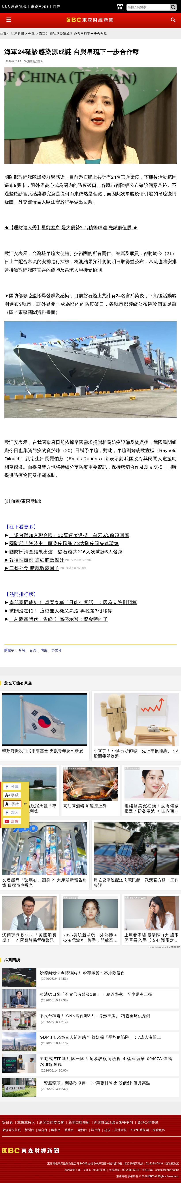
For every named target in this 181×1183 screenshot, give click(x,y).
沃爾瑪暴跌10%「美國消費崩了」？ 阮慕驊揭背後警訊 (29, 937)
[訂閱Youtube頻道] (12, 823)
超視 (107, 1130)
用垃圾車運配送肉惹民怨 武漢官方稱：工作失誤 (136, 882)
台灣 (33, 650)
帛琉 (22, 650)
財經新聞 (17, 33)
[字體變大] (12, 797)
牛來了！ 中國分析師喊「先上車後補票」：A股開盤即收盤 (136, 753)
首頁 (3, 33)
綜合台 (42, 1130)
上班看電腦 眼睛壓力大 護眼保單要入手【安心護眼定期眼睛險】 (151, 938)
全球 (31, 33)
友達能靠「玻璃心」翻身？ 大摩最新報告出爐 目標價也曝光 (44, 882)
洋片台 (95, 1130)
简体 (57, 6)
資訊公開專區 (147, 1122)
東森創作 (159, 1130)
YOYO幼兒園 (140, 1130)
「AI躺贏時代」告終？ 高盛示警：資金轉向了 (58, 618)
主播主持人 (26, 1122)
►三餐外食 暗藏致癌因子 (31, 568)
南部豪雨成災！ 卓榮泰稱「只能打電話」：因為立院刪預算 (73, 602)
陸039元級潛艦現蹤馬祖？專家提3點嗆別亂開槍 (29, 808)
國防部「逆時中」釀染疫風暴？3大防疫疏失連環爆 (64, 543)
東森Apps (40, 6)
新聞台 (29, 1130)
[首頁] (90, 19)
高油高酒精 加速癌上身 (85, 806)
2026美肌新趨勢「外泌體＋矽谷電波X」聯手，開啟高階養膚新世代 (90, 938)
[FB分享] (12, 788)
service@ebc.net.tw (167, 1169)
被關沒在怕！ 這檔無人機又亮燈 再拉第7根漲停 (60, 610)
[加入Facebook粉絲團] (12, 814)
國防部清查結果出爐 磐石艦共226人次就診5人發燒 (66, 551)
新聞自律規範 (79, 1122)
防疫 (44, 650)
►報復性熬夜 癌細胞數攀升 (34, 559)
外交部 (57, 650)
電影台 (82, 1130)
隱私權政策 (172, 1163)
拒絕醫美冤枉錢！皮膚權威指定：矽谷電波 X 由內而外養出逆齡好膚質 (151, 809)
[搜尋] (171, 24)
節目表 (7, 1122)
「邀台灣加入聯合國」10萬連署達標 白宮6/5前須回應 (69, 535)
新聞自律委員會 (51, 1122)
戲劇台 (55, 1130)
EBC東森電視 (14, 6)
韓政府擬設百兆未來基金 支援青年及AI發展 (42, 751)
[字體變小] (12, 806)
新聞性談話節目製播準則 (113, 1122)
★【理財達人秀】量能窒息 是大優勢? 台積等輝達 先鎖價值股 (68, 227)
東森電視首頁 (11, 1130)
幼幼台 (69, 1130)
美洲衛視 (120, 1130)
